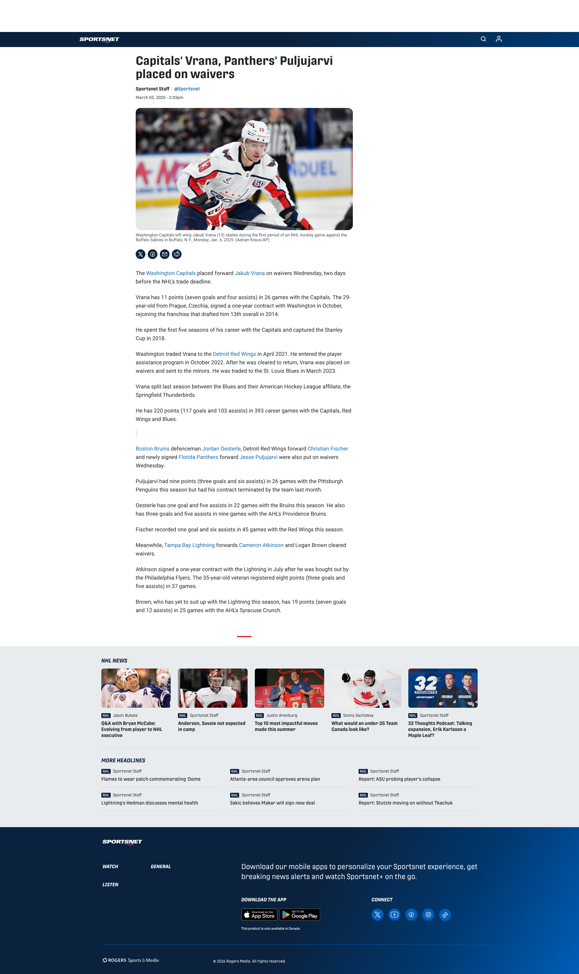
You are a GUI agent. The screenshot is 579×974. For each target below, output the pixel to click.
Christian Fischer (328, 448)
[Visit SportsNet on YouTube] (394, 914)
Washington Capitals (171, 273)
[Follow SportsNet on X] (378, 914)
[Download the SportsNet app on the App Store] (259, 914)
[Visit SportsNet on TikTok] (445, 914)
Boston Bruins (152, 448)
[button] (483, 39)
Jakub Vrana (250, 273)
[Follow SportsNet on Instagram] (428, 914)
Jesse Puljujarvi (258, 456)
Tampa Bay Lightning (189, 545)
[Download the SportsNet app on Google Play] (299, 914)
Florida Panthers (198, 456)
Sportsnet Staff (152, 89)
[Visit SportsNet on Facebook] (411, 914)
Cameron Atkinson (261, 545)
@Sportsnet (187, 89)
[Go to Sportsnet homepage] (99, 40)
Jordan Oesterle (221, 448)
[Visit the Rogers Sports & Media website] (131, 960)
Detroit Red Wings (234, 353)
